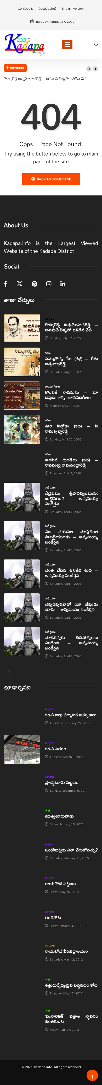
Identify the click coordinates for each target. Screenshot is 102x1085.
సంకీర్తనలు (50, 487)
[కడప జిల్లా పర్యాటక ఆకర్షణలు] (22, 715)
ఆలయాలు (50, 945)
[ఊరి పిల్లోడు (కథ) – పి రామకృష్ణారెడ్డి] (22, 429)
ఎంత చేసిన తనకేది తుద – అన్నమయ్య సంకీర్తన (71, 573)
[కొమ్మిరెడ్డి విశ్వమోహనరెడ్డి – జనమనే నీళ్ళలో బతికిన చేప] (22, 328)
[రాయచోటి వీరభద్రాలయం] (22, 952)
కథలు (47, 352)
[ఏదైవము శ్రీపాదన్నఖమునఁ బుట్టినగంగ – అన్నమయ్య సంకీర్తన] (22, 497)
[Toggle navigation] (67, 44)
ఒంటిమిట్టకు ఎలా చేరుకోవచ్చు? (71, 849)
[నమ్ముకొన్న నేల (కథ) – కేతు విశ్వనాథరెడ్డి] (22, 362)
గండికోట (53, 917)
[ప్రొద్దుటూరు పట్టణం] (22, 783)
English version (73, 8)
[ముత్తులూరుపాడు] (22, 817)
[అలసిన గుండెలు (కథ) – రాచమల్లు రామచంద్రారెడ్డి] (22, 463)
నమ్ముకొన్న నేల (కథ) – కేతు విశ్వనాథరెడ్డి (71, 361)
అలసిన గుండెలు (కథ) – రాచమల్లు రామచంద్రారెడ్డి (71, 462)
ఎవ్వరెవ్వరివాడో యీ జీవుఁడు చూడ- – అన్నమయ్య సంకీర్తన (71, 606)
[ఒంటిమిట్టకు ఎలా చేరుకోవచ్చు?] (22, 851)
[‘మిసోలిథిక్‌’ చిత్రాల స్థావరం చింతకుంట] (22, 1019)
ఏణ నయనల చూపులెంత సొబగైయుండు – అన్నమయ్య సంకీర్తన (71, 536)
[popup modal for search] (96, 44)
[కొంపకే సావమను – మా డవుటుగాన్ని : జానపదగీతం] (22, 395)
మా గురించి (25, 8)
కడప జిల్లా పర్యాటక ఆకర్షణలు (71, 714)
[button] (89, 68)
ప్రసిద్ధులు (49, 318)
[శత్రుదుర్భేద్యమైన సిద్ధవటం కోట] (22, 985)
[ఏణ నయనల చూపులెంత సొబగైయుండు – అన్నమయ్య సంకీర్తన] (22, 535)
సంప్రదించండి (47, 8)
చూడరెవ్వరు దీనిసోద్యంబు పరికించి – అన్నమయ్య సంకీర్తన (71, 642)
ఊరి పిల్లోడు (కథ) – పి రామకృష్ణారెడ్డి (71, 428)
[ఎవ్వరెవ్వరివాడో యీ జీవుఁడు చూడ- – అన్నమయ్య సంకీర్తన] (22, 607)
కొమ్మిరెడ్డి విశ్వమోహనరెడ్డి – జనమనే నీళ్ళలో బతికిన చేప (45, 78)
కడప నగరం (55, 748)
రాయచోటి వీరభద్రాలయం (66, 951)
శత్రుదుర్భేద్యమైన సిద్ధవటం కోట (71, 985)
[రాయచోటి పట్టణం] (22, 884)
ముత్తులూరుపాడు (59, 816)
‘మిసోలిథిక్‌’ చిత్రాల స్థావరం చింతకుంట (71, 1019)
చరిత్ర (47, 810)
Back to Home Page (54, 179)
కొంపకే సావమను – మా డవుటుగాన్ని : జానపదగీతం (71, 395)
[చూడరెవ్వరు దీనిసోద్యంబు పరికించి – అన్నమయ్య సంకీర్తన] (22, 641)
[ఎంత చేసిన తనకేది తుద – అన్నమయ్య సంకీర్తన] (22, 573)
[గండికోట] (22, 918)
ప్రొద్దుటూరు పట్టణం (61, 782)
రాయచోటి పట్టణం (60, 883)
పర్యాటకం (50, 709)
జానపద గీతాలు (53, 386)
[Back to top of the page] (92, 1077)
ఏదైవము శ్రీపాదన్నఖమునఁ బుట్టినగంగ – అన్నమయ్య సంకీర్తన (71, 498)
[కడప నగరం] (22, 749)
